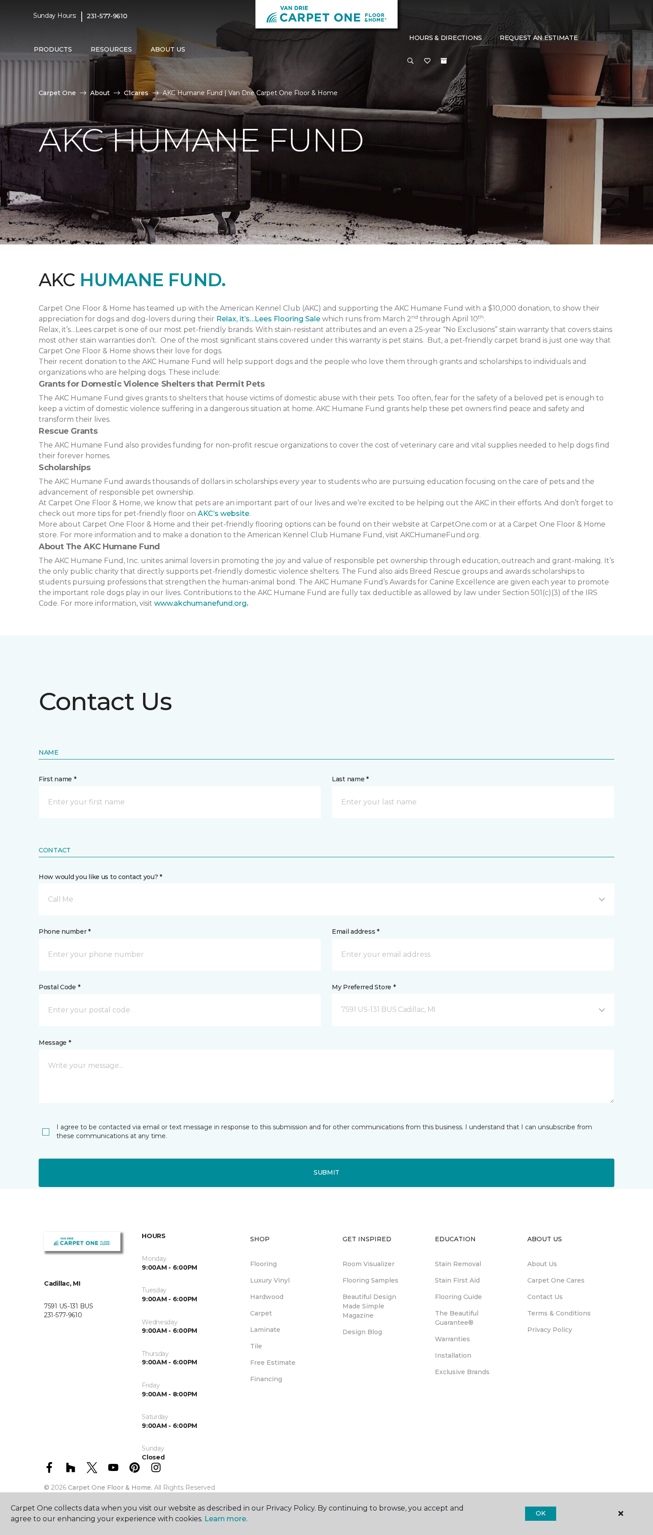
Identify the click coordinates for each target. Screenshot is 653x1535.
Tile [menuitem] (256, 1346)
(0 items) (444, 61)
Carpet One (57, 93)
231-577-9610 (107, 16)
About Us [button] (168, 49)
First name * (57, 779)
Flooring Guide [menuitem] (458, 1297)
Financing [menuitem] (266, 1379)
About (100, 93)
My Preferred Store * (363, 987)
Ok (540, 1513)
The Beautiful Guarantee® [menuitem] (456, 1318)
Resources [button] (111, 49)
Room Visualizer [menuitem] (368, 1264)
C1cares (136, 93)
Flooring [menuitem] (263, 1264)
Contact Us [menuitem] (545, 1297)
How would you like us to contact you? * (100, 877)
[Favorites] (427, 61)
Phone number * (65, 931)
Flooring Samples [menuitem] (370, 1280)
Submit (326, 1172)
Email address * (355, 931)
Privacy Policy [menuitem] (549, 1330)
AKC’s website (223, 513)
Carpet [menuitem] (261, 1313)
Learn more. (225, 1519)
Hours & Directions (445, 38)
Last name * (350, 779)
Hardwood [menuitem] (266, 1297)
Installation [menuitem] (453, 1355)
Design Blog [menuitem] (362, 1332)
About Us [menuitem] (542, 1264)
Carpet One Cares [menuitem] (556, 1280)
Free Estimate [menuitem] (272, 1363)
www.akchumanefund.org (200, 603)
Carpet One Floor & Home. (110, 1487)
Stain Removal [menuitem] (458, 1264)
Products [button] (53, 49)
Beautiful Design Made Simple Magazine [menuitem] (369, 1306)
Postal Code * (59, 987)
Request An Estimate (539, 38)
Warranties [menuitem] (452, 1339)
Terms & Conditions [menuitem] (559, 1313)
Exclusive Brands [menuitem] (462, 1372)
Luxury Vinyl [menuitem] (270, 1280)
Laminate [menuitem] (265, 1330)
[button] (410, 61)
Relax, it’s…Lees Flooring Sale (268, 319)
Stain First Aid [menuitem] (457, 1280)
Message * (55, 1042)
